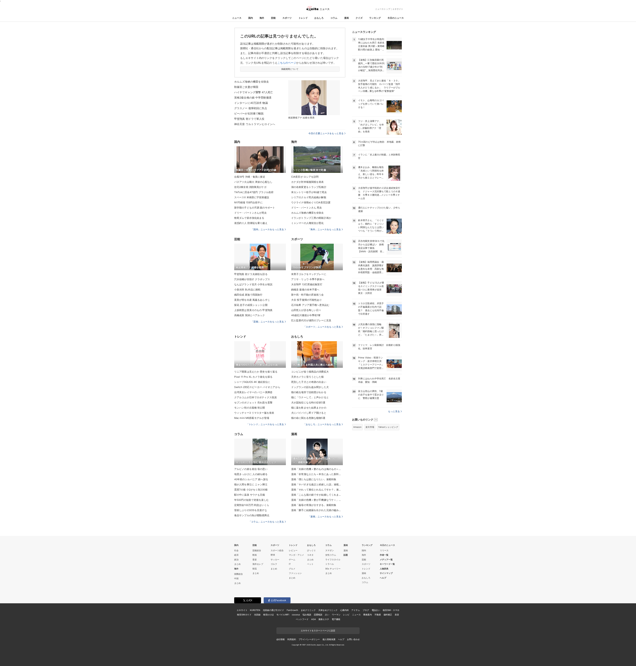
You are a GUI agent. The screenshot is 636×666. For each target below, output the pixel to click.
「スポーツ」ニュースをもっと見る (322, 326)
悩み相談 (307, 614)
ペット (310, 564)
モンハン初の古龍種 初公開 (249, 407)
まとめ (237, 564)
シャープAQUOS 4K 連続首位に (252, 382)
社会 (236, 550)
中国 (236, 578)
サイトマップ (386, 573)
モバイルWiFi (282, 614)
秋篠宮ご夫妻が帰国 (246, 87)
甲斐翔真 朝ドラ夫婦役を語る (250, 274)
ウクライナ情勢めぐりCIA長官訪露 (310, 202)
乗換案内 (367, 614)
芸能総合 (256, 550)
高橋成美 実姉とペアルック (249, 315)
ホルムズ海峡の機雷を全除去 (251, 81)
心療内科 (344, 610)
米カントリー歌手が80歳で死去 (309, 192)
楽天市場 (370, 427)
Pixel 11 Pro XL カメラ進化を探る (253, 376)
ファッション (295, 573)
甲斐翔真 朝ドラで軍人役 (249, 118)
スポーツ (287, 17)
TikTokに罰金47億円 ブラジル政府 (253, 192)
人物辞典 (384, 568)
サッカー (275, 559)
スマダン (329, 550)
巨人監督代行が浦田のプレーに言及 (311, 320)
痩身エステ (323, 619)
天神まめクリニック (328, 610)
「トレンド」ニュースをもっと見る (265, 424)
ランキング (375, 17)
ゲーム (292, 559)
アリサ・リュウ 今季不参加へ (307, 279)
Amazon (357, 427)
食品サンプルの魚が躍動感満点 (251, 515)
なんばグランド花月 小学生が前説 (253, 284)
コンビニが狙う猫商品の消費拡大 (310, 371)
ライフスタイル (332, 559)
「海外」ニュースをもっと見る (324, 229)
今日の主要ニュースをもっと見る (326, 133)
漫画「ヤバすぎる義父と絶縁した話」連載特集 (317, 484)
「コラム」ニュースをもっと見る (266, 521)
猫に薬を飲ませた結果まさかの (308, 407)
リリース (384, 550)
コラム (333, 17)
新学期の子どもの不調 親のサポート (254, 207)
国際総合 (238, 574)
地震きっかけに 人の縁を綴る (250, 474)
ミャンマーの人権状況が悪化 (307, 223)
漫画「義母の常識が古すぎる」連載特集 (313, 505)
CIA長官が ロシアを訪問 (305, 176)
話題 (346, 555)
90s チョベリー (333, 568)
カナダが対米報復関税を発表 (307, 181)
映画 (254, 555)
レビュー (293, 550)
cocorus (296, 614)
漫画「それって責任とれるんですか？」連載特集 (317, 489)
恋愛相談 (318, 614)
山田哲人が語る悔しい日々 (306, 310)
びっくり (311, 550)
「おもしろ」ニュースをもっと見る (322, 424)
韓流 (254, 568)
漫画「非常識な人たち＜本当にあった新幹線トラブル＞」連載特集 (317, 474)
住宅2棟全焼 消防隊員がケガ (250, 187)
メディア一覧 (386, 559)
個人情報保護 (328, 639)
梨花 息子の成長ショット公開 (250, 305)
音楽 (254, 559)
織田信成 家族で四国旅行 (248, 294)
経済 (236, 555)
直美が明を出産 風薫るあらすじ (252, 299)
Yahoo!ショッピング (388, 427)
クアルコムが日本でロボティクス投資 (255, 397)
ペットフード (302, 619)
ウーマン (336, 614)
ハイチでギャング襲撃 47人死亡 (253, 92)
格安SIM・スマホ (391, 610)
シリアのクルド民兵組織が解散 (308, 197)
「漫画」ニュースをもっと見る (324, 516)
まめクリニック (308, 610)
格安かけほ (268, 614)
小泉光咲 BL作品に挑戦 (247, 289)
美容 (397, 614)
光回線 (257, 614)
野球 (273, 555)
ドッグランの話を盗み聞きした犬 (310, 387)
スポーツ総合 (277, 550)
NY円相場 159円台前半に (248, 202)
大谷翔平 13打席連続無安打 (306, 284)
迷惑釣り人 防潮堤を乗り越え (250, 223)
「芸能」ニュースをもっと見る (267, 321)
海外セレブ (257, 564)
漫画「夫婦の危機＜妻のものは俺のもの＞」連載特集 (317, 469)
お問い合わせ (353, 639)
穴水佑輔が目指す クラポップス (252, 279)
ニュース (236, 17)
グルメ (292, 568)
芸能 (273, 17)
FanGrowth (292, 610)
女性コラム (330, 555)
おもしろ (319, 17)
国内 (250, 17)
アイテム (355, 610)
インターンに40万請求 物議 (251, 103)
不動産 (377, 614)
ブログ (366, 610)
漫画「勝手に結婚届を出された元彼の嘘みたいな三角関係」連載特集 (317, 510)
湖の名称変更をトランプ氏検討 (308, 187)
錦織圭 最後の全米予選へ (305, 289)
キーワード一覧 (387, 564)
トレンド (303, 17)
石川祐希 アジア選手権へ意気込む (310, 305)
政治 (236, 559)
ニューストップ (382, 9)
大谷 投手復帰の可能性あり (306, 299)
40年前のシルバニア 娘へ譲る (251, 479)
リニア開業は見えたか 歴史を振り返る (255, 371)
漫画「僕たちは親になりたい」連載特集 (313, 479)
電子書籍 (336, 619)
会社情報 (280, 639)
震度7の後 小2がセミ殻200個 (250, 489)
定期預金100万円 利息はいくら (251, 505)
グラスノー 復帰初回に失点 (250, 108)
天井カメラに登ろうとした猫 (307, 376)
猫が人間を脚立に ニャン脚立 (250, 484)
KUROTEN (255, 610)
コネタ (310, 555)
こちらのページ (286, 62)
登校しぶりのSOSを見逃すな (250, 510)
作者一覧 (384, 555)
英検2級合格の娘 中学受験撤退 (252, 97)
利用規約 (291, 639)
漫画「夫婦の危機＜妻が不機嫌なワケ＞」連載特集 (317, 499)
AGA (313, 619)
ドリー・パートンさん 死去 (306, 207)
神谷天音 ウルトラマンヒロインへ (254, 124)
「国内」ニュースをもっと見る (267, 229)
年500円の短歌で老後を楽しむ (251, 499)
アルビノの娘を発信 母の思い (250, 469)
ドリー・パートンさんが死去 (250, 212)
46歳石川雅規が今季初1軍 (306, 315)
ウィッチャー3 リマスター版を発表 (254, 412)
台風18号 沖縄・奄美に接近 (249, 176)
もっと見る (394, 411)
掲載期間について (290, 69)
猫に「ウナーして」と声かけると (310, 397)
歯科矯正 (388, 614)
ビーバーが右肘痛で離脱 (249, 113)
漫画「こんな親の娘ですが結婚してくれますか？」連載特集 (317, 494)
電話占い (376, 610)
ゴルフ (274, 564)
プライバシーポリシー (309, 639)
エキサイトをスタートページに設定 (318, 630)
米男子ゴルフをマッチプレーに (308, 274)
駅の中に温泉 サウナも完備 (249, 494)
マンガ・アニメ (296, 555)
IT (290, 564)
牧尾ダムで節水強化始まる (249, 217)
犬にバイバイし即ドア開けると (308, 412)
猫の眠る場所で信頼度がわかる (308, 392)
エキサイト (397, 9)
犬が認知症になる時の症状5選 (308, 402)
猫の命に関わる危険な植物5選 (308, 418)
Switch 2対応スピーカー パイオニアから (257, 387)
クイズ (359, 17)
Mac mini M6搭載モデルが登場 (251, 418)
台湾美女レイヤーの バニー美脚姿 (253, 392)
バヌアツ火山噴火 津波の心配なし (253, 181)
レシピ (346, 614)
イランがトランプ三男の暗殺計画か (311, 217)
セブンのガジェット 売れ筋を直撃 (253, 402)
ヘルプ (383, 577)
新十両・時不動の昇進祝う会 (307, 294)
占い (327, 614)
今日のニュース (396, 17)
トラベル (329, 564)
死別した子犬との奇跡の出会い (308, 382)
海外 (262, 17)
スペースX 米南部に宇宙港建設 (251, 197)
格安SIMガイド (244, 614)
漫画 (346, 17)
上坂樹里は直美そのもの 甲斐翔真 (253, 310)
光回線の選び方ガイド (273, 610)
